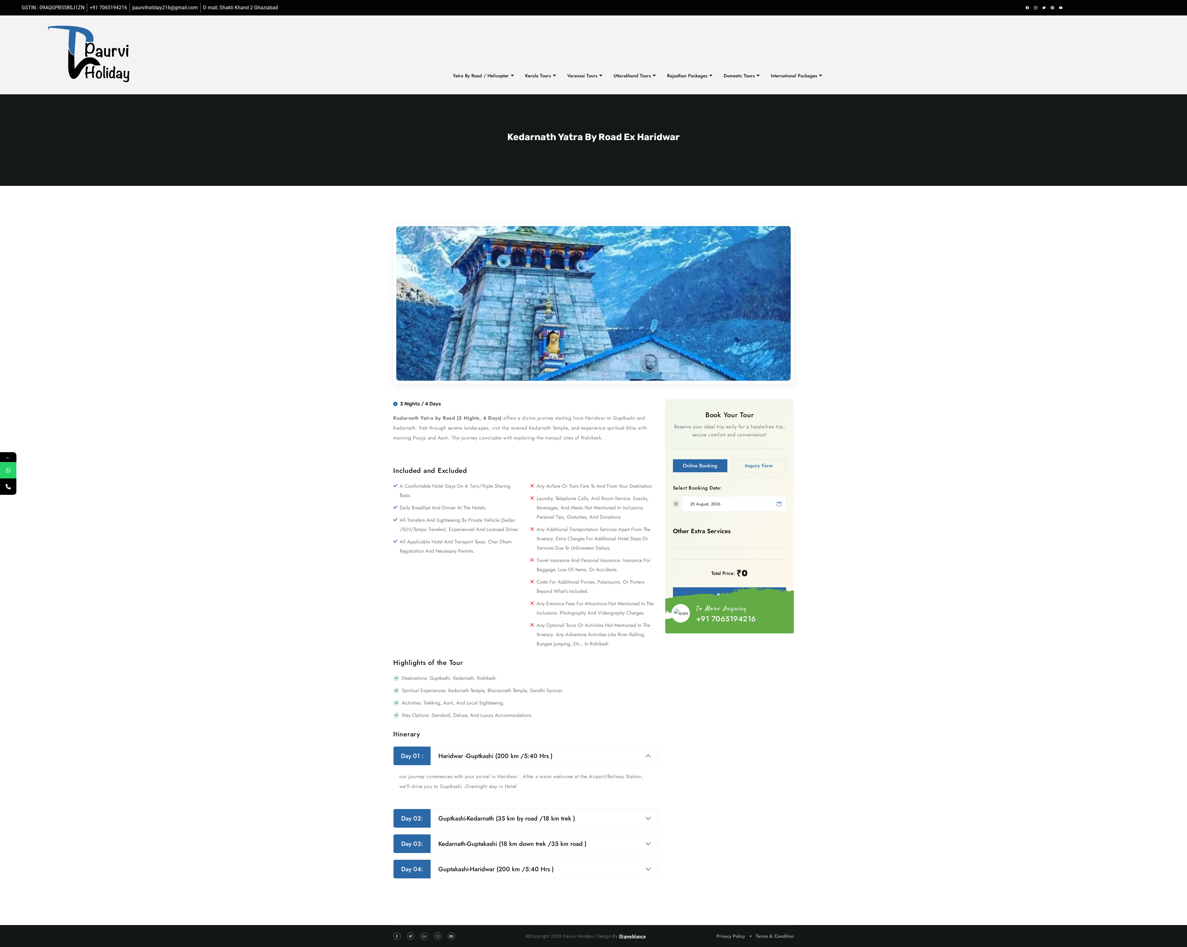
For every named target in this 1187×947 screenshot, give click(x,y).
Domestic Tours (739, 75)
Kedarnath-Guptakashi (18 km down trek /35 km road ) (493, 843)
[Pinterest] (1052, 7)
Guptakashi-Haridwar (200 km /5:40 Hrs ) (477, 869)
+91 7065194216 (726, 618)
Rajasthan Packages (687, 75)
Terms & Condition (775, 936)
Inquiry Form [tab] (759, 465)
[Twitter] (1043, 7)
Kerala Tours (538, 75)
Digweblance (632, 936)
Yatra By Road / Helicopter (481, 75)
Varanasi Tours (582, 75)
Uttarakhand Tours (632, 75)
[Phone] (8, 486)
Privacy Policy (731, 936)
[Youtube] (1060, 7)
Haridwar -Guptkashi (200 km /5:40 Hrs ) (477, 756)
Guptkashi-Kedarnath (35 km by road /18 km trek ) (488, 818)
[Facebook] (1027, 7)
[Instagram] (1035, 7)
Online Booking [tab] (700, 465)
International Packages (794, 75)
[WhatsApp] (8, 470)
